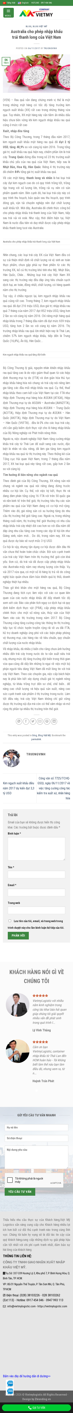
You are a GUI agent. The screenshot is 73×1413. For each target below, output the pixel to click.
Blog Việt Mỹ (40, 26)
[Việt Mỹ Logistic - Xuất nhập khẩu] (36, 12)
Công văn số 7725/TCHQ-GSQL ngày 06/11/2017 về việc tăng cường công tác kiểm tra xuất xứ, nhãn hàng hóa (53, 788)
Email (12, 885)
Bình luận (14, 833)
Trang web (14, 903)
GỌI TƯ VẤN (38, 1407)
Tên (11, 867)
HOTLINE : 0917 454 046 (41, 3)
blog (28, 26)
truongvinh (50, 48)
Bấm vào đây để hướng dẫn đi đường (25, 1376)
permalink (36, 739)
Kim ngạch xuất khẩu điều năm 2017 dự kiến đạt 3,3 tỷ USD (18, 788)
